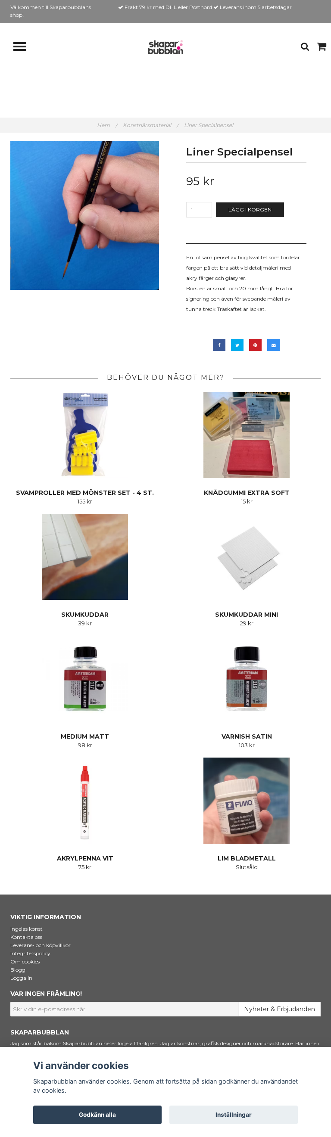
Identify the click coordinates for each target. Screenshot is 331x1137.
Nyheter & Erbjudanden (279, 1009)
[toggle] (24, 47)
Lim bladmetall (247, 858)
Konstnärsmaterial (150, 125)
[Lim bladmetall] (246, 801)
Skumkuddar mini (246, 614)
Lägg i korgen (250, 209)
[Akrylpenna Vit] (84, 801)
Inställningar (233, 1114)
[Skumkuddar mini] (246, 557)
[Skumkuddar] (84, 557)
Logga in (21, 978)
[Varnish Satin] (246, 679)
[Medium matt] (84, 679)
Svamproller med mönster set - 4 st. (85, 493)
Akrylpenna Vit (85, 858)
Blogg (17, 969)
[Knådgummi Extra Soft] (246, 435)
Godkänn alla (97, 1114)
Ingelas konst (26, 929)
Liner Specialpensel (209, 125)
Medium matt (85, 736)
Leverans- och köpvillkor (40, 945)
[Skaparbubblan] (165, 46)
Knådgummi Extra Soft (247, 493)
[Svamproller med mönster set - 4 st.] (84, 435)
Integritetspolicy (30, 953)
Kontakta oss (26, 937)
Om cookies (25, 961)
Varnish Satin (247, 736)
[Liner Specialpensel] (84, 215)
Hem (107, 125)
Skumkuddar (85, 614)
